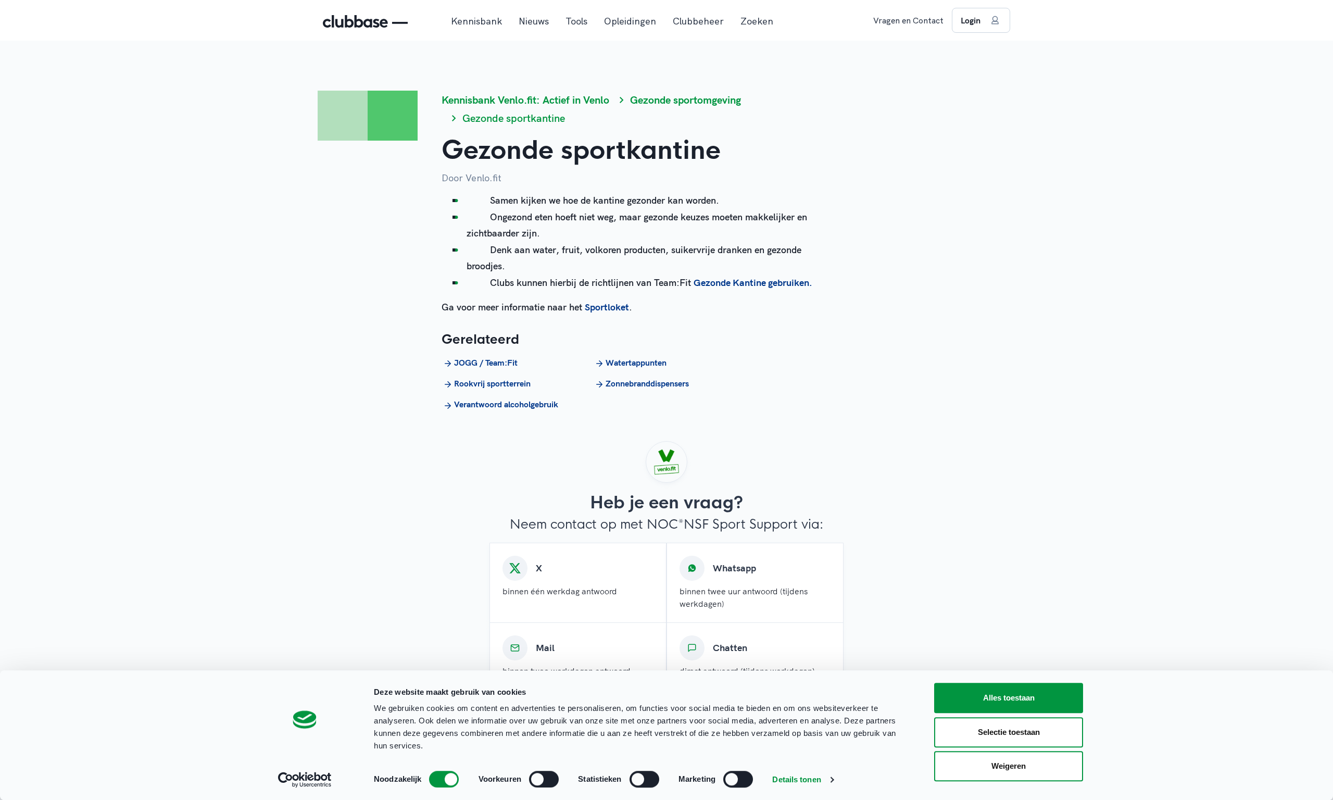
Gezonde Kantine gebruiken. (753, 283)
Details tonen (796, 779)
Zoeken (756, 21)
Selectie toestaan (1009, 732)
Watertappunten (636, 362)
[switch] (544, 779)
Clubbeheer (698, 21)
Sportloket (607, 307)
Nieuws (534, 21)
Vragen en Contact (908, 20)
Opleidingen (630, 21)
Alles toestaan (1009, 697)
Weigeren (1008, 765)
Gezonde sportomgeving (685, 99)
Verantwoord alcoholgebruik (506, 404)
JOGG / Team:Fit (486, 362)
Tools (576, 21)
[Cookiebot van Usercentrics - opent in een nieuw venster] (304, 780)
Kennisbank (476, 21)
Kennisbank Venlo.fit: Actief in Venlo (525, 99)
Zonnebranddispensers (647, 383)
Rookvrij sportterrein (492, 383)
